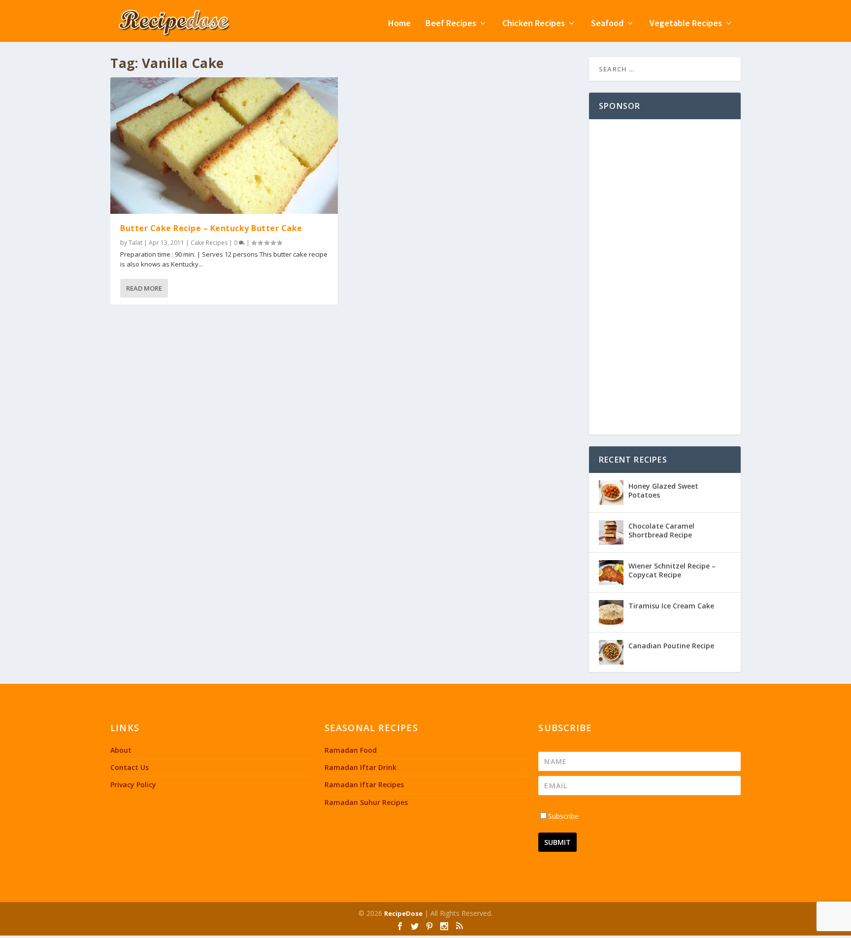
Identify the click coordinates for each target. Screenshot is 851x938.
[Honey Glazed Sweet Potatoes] (611, 492)
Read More (144, 288)
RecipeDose (403, 913)
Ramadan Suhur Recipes (366, 802)
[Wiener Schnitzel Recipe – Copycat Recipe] (611, 572)
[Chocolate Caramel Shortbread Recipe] (611, 532)
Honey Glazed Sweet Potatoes (663, 490)
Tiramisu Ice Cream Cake (671, 605)
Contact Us (129, 767)
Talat (135, 242)
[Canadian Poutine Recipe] (611, 652)
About (120, 750)
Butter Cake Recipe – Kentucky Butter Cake (211, 228)
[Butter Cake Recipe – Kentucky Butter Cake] (224, 145)
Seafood (607, 24)
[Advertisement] (665, 277)
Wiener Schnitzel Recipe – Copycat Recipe (672, 570)
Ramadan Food (351, 750)
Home (399, 24)
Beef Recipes (451, 24)
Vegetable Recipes (686, 24)
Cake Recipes (209, 242)
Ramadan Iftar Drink (360, 767)
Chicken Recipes (533, 24)
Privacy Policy (133, 784)
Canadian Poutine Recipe (671, 645)
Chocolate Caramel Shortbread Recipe (661, 530)
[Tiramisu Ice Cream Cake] (611, 612)
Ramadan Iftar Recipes (364, 784)
